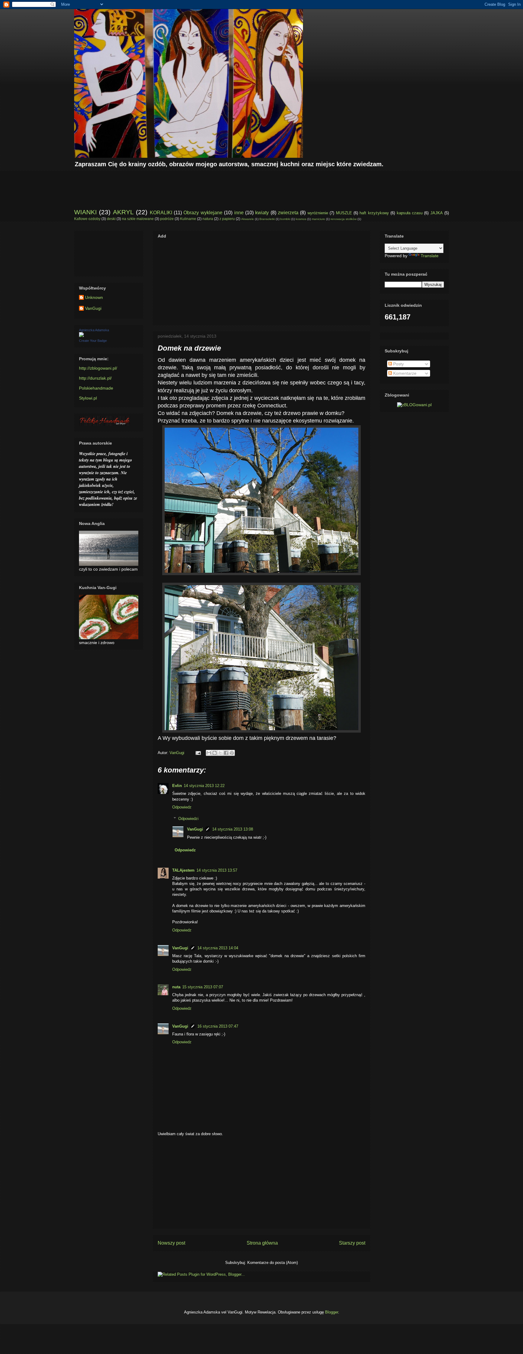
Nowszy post (171, 1242)
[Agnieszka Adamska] (81, 335)
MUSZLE (344, 213)
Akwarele (247, 219)
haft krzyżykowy (374, 213)
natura (207, 219)
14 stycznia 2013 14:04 (217, 948)
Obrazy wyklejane (202, 212)
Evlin (177, 785)
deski (111, 219)
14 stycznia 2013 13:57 (216, 870)
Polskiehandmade (96, 388)
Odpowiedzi (188, 818)
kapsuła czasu (410, 213)
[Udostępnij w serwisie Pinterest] (232, 753)
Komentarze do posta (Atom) (272, 1262)
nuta (176, 987)
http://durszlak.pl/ (95, 378)
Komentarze (404, 373)
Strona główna (262, 1242)
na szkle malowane (138, 219)
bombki (285, 219)
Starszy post (352, 1242)
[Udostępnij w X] (220, 753)
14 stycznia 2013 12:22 (204, 785)
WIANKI (85, 212)
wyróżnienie (318, 213)
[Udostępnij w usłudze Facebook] (226, 753)
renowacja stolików (344, 219)
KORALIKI (161, 212)
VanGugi (195, 829)
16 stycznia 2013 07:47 (217, 1026)
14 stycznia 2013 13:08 (232, 829)
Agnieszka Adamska (94, 330)
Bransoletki (267, 219)
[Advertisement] (184, 184)
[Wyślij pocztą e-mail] (209, 753)
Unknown (94, 297)
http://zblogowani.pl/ (98, 368)
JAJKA (436, 213)
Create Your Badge (93, 340)
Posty (398, 363)
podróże (167, 219)
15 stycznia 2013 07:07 (202, 987)
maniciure (318, 219)
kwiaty (262, 212)
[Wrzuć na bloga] (215, 753)
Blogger (331, 1312)
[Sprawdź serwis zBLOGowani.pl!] (414, 404)
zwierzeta (288, 212)
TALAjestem (183, 870)
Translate (430, 255)
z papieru (227, 219)
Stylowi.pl (88, 398)
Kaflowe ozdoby (87, 219)
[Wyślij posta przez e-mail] (197, 752)
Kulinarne (188, 219)
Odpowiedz (182, 807)
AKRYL (123, 212)
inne (239, 212)
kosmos (301, 219)
